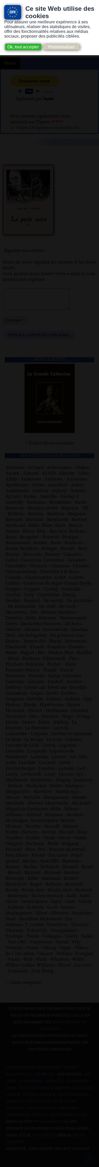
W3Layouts (43, 1135)
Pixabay (40, 1115)
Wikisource (18, 1115)
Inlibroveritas (73, 1094)
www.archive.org (51, 1121)
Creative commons (50, 1088)
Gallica (47, 1094)
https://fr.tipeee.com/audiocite (48, 128)
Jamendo (15, 1101)
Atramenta (31, 1081)
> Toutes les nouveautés (49, 443)
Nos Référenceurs (69, 1115)
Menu (10, 63)
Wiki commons (41, 1108)
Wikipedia (69, 1108)
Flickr (29, 1094)
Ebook (14, 1094)
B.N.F (24, 1088)
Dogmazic (82, 1088)
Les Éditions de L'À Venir (51, 1101)
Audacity (54, 1081)
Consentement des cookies (33, 1067)
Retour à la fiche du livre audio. (38, 335)
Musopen (16, 1108)
